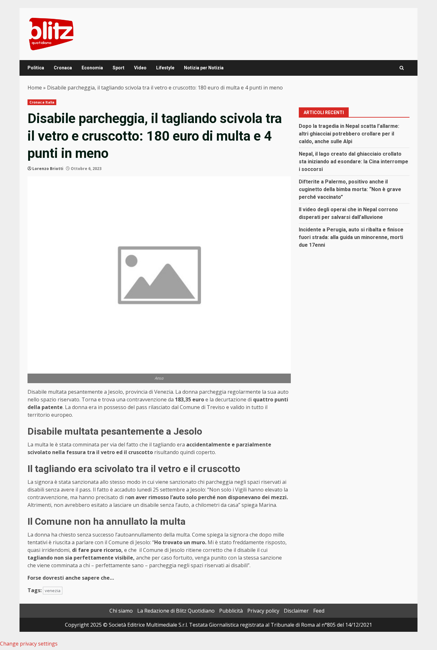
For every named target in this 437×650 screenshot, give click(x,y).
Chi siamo (121, 610)
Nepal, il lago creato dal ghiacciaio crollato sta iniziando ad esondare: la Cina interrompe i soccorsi (353, 161)
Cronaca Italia (41, 102)
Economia (92, 67)
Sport (118, 67)
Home (35, 87)
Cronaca (63, 67)
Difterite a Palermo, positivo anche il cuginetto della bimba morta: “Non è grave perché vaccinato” (350, 189)
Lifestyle (165, 67)
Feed (318, 610)
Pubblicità (231, 610)
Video (140, 67)
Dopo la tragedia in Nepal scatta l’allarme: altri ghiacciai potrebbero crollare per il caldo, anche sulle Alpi (349, 133)
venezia (52, 590)
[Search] (402, 68)
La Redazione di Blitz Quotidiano (176, 610)
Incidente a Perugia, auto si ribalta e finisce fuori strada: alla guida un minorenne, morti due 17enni (351, 237)
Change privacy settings (29, 643)
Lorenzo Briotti (47, 168)
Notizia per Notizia (204, 67)
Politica (36, 67)
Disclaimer (296, 610)
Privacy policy (263, 610)
